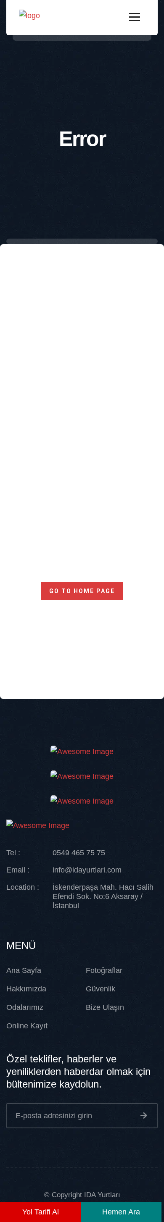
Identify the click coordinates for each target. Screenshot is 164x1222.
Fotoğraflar (104, 970)
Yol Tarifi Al (40, 1212)
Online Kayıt (27, 1026)
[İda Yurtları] (29, 17)
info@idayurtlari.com (87, 870)
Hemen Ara (121, 1212)
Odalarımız (24, 1007)
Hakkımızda (26, 989)
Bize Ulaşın (105, 1007)
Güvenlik (100, 989)
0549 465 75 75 (79, 853)
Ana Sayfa (23, 970)
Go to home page (82, 591)
